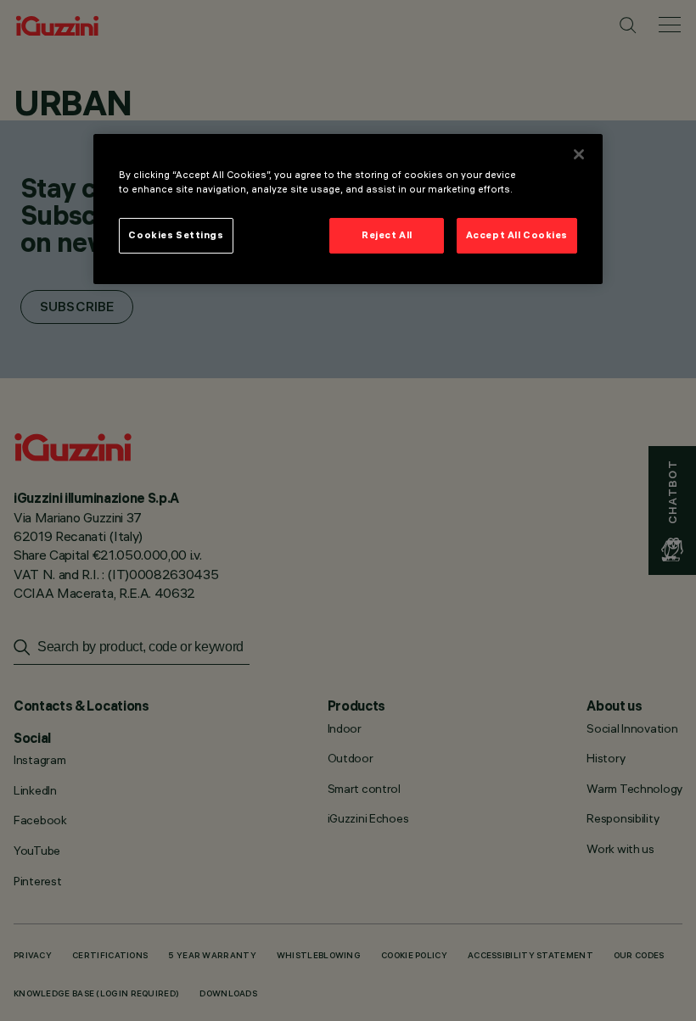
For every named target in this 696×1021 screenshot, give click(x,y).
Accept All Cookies (517, 235)
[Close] (579, 154)
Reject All (387, 235)
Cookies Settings (175, 235)
